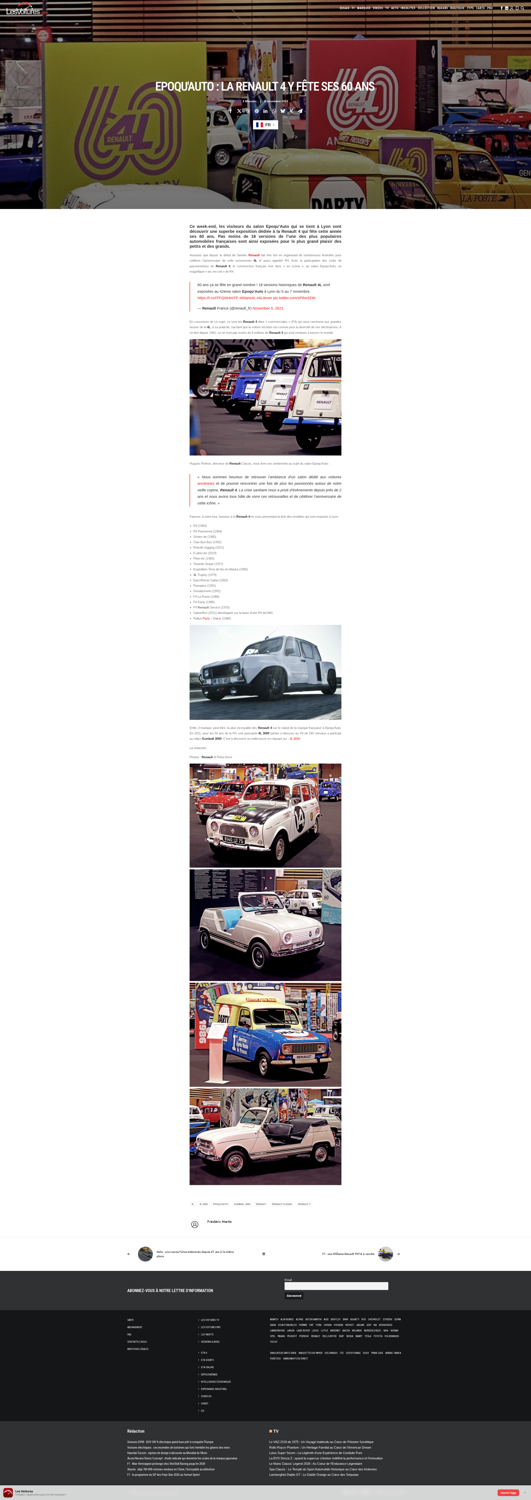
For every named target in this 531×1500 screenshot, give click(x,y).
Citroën (387, 1319)
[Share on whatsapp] (274, 111)
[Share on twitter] (239, 111)
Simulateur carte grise (283, 1353)
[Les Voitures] (27, 8)
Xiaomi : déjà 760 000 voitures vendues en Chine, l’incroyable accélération (171, 1469)
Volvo (273, 1341)
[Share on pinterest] (256, 111)
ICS (202, 1410)
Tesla (368, 1336)
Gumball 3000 (242, 1204)
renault (261, 1204)
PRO (490, 8)
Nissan (394, 1330)
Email (288, 1279)
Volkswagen (392, 1336)
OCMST (204, 1403)
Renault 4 (304, 1204)
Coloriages (331, 1353)
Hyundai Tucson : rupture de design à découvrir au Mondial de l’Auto (167, 1453)
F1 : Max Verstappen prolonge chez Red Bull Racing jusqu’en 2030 (166, 1464)
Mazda (346, 1330)
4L (192, 1204)
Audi (326, 1319)
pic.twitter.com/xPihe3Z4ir (294, 298)
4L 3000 (295, 738)
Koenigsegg (385, 1325)
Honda (327, 1325)
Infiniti (349, 1325)
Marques (364, 8)
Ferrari (303, 1325)
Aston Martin (314, 1319)
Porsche (304, 1336)
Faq (129, 1334)
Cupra (397, 1319)
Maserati (335, 1330)
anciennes (205, 483)
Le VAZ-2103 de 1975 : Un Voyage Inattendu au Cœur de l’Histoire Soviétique (321, 1442)
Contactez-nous (137, 1341)
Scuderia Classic (210, 1341)
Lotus (324, 1330)
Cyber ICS (206, 1396)
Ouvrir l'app (508, 1492)
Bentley (336, 1319)
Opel (272, 1336)
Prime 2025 (377, 1353)
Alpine (299, 1319)
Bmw (345, 1319)
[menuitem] (344, 8)
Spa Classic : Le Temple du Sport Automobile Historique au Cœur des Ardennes (323, 1469)
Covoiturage (353, 1353)
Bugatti (354, 1319)
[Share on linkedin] (265, 111)
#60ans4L (247, 298)
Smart (358, 1336)
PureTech (275, 1358)
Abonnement (134, 1327)
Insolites (408, 8)
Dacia (273, 1325)
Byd (364, 1319)
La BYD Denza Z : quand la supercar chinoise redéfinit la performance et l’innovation (326, 1458)
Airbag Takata (393, 1353)
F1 (353, 8)
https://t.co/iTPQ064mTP (217, 298)
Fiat (311, 1325)
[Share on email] (300, 111)
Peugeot (292, 1336)
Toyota (377, 1336)
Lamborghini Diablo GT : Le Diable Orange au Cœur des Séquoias (314, 1474)
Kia (375, 1325)
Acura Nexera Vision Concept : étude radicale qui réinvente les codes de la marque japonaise (182, 1458)
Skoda (349, 1336)
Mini (386, 1330)
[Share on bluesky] (283, 111)
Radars (442, 8)
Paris (206, 618)
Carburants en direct (295, 1358)
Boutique (457, 8)
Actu (395, 8)
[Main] (265, 1254)
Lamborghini (277, 1330)
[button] (501, 8)
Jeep (368, 1325)
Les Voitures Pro (210, 1327)
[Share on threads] (248, 111)
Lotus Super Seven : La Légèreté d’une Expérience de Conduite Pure (315, 1453)
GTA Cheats (207, 1360)
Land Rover (303, 1330)
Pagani (281, 1336)
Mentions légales (137, 1349)
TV (387, 8)
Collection (426, 8)
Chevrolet (374, 1319)
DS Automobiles (287, 1325)
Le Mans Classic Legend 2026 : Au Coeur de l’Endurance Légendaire (315, 1463)
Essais (345, 8)
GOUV (366, 1353)
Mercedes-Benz (372, 1330)
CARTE (480, 8)
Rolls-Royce (330, 1336)
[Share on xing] (291, 111)
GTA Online (207, 1367)
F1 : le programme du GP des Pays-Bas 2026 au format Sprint (163, 1475)
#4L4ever (264, 298)
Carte (130, 1320)
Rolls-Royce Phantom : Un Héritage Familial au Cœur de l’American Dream (320, 1447)
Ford (319, 1325)
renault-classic (282, 1204)
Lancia (290, 1330)
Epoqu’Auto (220, 1204)
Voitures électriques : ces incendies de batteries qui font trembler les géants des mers (178, 1447)
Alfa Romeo (287, 1319)
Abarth (274, 1319)
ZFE (342, 1353)
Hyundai (338, 1325)
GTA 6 (204, 1352)
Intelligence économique (216, 1381)
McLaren (357, 1330)
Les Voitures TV (210, 1320)
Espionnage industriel (214, 1389)
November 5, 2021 (268, 308)
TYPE (470, 8)
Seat (341, 1336)
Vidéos (378, 8)
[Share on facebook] (230, 111)
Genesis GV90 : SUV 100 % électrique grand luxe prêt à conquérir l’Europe (170, 1442)
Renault (254, 255)
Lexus (315, 1330)
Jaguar (360, 1325)
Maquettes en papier (310, 1353)
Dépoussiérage (209, 1374)
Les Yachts (207, 1334)
